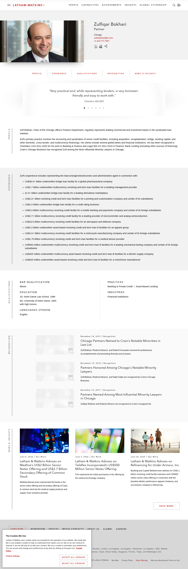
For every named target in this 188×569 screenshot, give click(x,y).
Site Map (115, 560)
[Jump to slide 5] (100, 108)
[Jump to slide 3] (92, 108)
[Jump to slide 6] (104, 108)
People (73, 5)
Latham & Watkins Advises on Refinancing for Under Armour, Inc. (155, 463)
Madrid (164, 549)
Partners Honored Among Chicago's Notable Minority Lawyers (118, 369)
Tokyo (139, 552)
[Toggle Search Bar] (173, 5)
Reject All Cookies (73, 563)
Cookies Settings (13, 556)
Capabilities (90, 5)
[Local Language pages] (179, 5)
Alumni (107, 529)
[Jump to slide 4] (96, 108)
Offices (54, 529)
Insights (130, 5)
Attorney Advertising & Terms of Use (165, 560)
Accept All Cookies (73, 557)
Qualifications (87, 73)
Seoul (101, 552)
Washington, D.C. (154, 552)
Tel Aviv (131, 552)
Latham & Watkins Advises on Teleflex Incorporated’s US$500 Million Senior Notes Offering (97, 465)
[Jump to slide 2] (88, 108)
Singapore (122, 552)
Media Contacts (73, 529)
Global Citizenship (153, 5)
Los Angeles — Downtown (131, 549)
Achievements (111, 5)
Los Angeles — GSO (151, 549)
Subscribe (17, 529)
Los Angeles (114, 549)
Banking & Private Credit (120, 286)
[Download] (95, 46)
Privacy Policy (127, 560)
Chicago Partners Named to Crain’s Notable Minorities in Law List (120, 342)
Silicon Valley (111, 552)
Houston (96, 549)
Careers (121, 529)
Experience (59, 73)
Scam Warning (142, 560)
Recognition (116, 73)
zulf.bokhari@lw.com (103, 38)
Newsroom (38, 529)
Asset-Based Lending (147, 286)
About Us (93, 529)
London (104, 549)
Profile (37, 73)
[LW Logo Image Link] (29, 5)
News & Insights (145, 73)
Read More (166, 506)
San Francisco (92, 552)
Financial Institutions (118, 296)
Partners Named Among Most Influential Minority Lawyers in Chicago (121, 396)
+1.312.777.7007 (101, 41)
